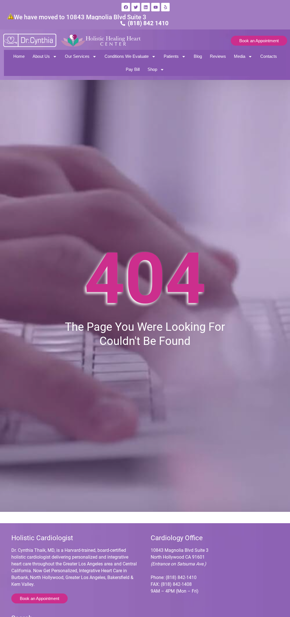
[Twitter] (135, 7)
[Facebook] (125, 7)
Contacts (268, 56)
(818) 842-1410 (181, 577)
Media (239, 56)
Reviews (218, 56)
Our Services (77, 56)
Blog (198, 56)
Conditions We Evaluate (127, 56)
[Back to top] (281, 584)
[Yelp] (165, 7)
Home (19, 56)
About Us (41, 56)
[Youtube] (155, 7)
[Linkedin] (145, 7)
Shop (152, 69)
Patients (171, 56)
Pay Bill (133, 69)
